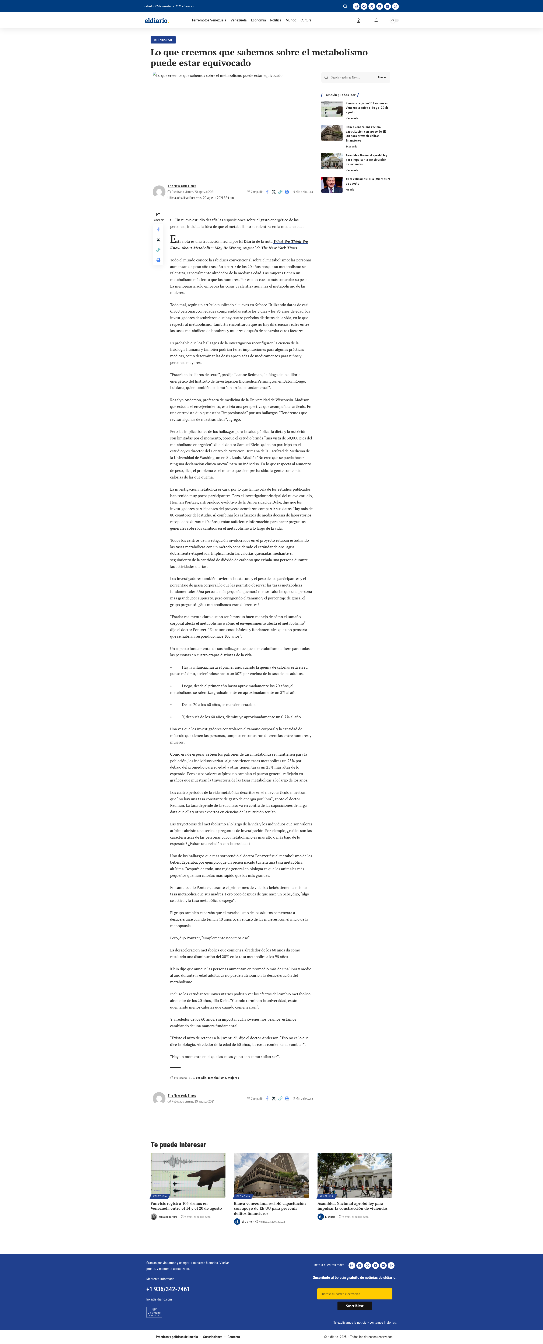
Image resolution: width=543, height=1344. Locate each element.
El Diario (247, 1221)
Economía (351, 146)
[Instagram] (356, 6)
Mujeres (233, 1078)
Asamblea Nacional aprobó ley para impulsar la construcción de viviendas (366, 159)
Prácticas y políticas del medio (177, 1337)
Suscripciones (212, 1337)
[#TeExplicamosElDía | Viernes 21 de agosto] (332, 185)
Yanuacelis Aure (167, 1216)
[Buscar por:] (351, 77)
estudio (201, 1078)
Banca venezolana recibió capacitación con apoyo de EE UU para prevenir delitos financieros (270, 1208)
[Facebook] (364, 6)
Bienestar (163, 40)
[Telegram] (387, 6)
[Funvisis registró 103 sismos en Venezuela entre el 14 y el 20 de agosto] (332, 109)
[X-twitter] (371, 6)
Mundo (350, 189)
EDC (191, 1078)
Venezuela (352, 118)
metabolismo (217, 1078)
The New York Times (182, 186)
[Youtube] (379, 6)
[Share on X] (274, 191)
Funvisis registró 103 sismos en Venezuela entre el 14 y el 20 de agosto (367, 107)
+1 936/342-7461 (168, 1289)
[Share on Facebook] (267, 191)
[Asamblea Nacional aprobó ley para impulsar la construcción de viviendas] (332, 161)
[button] (345, 6)
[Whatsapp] (395, 6)
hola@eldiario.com (159, 1299)
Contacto (234, 1337)
